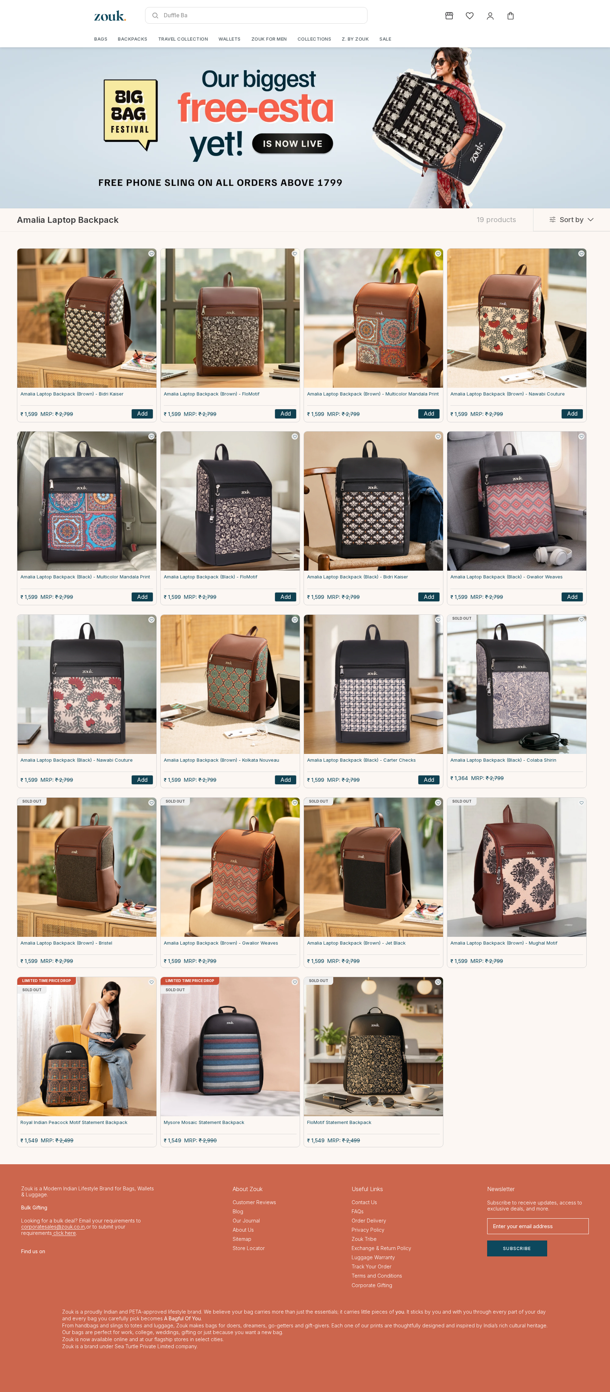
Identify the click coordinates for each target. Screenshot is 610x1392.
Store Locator (249, 1248)
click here (64, 1233)
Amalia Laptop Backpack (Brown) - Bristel (66, 943)
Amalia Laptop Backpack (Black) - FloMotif (210, 576)
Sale (385, 39)
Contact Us (364, 1202)
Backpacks (133, 39)
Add (142, 413)
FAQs (358, 1211)
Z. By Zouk (355, 39)
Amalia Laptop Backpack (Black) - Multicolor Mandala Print (85, 576)
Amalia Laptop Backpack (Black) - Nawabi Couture (76, 760)
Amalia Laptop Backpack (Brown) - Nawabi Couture (507, 394)
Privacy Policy (368, 1230)
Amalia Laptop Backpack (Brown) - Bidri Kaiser (72, 394)
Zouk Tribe (364, 1239)
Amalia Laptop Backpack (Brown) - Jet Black (356, 943)
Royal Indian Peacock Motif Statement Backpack (73, 1122)
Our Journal (246, 1221)
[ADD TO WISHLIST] (151, 253)
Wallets (230, 39)
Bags (100, 39)
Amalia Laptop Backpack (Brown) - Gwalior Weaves (221, 943)
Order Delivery (369, 1221)
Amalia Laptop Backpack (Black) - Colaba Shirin (503, 760)
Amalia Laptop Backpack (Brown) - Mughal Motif (503, 943)
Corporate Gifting (372, 1285)
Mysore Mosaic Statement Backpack (204, 1122)
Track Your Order (371, 1266)
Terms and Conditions (377, 1276)
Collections (314, 39)
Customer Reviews (254, 1202)
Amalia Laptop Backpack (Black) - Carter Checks (361, 760)
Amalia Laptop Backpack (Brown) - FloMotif (211, 394)
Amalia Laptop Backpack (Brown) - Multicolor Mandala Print (373, 394)
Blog (238, 1211)
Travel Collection (183, 39)
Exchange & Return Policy (381, 1248)
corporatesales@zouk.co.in (53, 1227)
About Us (243, 1230)
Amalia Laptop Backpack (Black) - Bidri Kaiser (357, 576)
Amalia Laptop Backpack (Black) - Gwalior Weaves (506, 576)
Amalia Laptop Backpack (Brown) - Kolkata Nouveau (221, 760)
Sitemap (242, 1239)
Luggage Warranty (373, 1257)
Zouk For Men (269, 39)
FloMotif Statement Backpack (339, 1122)
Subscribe (517, 1248)
